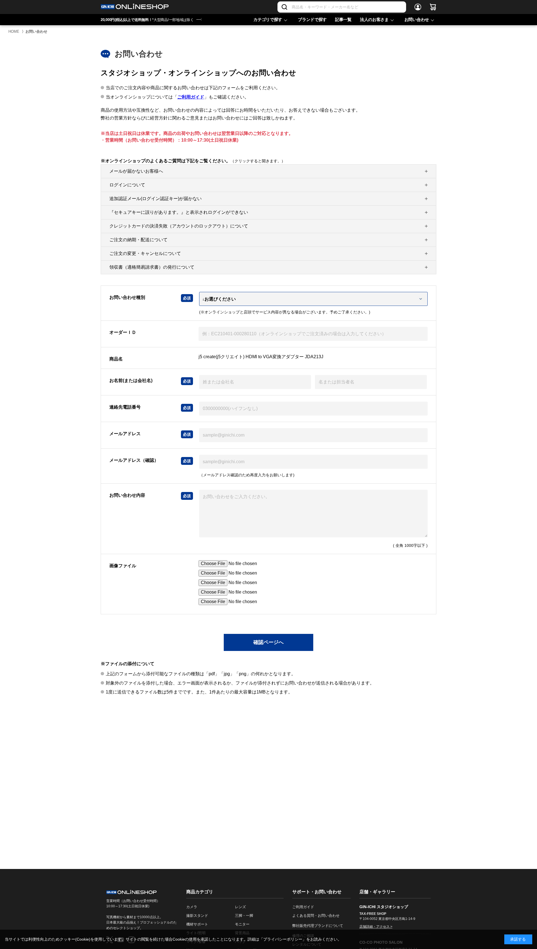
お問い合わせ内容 (127, 495)
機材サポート (197, 924)
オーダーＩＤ (122, 332)
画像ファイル (122, 565)
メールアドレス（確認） (134, 460)
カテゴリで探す (267, 19)
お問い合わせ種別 (127, 297)
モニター (242, 924)
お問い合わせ (416, 19)
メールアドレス (125, 433)
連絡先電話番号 (125, 407)
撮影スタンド (197, 915)
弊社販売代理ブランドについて (317, 926)
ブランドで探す (312, 19)
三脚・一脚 (244, 915)
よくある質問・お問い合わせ (316, 915)
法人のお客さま (374, 19)
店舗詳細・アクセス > (375, 927)
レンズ (240, 907)
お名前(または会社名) (130, 380)
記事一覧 (343, 19)
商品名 (116, 359)
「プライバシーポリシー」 (282, 939)
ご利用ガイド (190, 97)
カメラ (191, 907)
